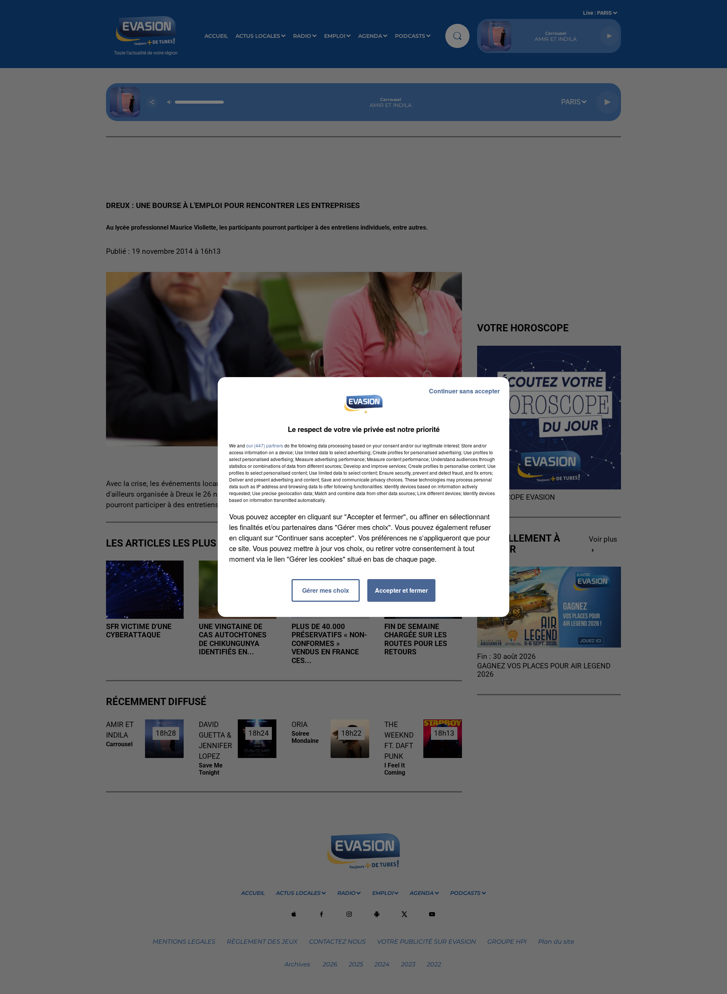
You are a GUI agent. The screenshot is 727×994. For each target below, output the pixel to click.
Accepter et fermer (401, 590)
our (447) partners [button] (264, 445)
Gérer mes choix (325, 590)
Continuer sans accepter (464, 391)
